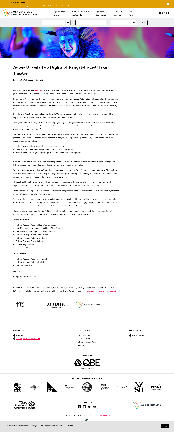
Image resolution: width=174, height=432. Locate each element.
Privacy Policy (87, 415)
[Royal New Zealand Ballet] (156, 387)
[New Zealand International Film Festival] (104, 387)
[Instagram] (84, 407)
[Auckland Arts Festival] (17, 387)
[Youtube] (94, 407)
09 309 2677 (22, 335)
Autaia (38, 90)
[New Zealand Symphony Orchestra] (138, 387)
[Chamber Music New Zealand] (70, 387)
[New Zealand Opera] (122, 387)
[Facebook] (79, 407)
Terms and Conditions (102, 415)
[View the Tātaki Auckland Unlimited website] (24, 405)
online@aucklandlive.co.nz (28, 338)
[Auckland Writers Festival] (52, 387)
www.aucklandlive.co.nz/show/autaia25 (100, 290)
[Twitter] (89, 407)
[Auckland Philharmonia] (35, 387)
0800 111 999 (138, 335)
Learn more (70, 425)
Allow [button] (165, 426)
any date (81, 22)
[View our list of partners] (87, 362)
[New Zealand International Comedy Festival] (87, 387)
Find (143, 23)
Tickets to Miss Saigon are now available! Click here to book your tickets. (42, 5)
